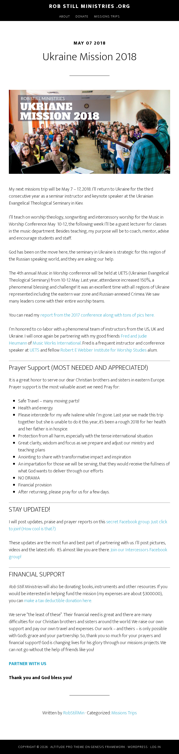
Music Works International (57, 343)
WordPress (138, 747)
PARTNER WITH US (27, 664)
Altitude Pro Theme (67, 747)
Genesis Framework (108, 747)
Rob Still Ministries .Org (89, 6)
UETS (34, 350)
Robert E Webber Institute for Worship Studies (103, 350)
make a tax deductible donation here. (58, 601)
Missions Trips (124, 713)
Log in (155, 747)
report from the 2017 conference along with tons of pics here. (97, 315)
